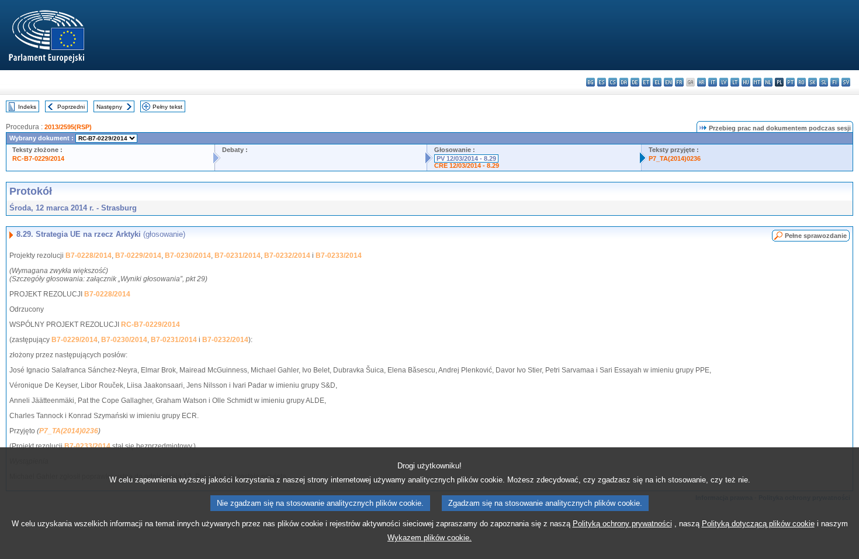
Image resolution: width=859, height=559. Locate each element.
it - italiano (712, 82)
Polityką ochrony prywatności (622, 523)
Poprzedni (71, 106)
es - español (601, 82)
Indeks (27, 106)
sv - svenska (845, 82)
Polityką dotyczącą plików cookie (758, 523)
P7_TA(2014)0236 (675, 158)
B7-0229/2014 (138, 255)
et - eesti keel (646, 82)
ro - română (801, 82)
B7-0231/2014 (237, 255)
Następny (109, 106)
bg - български (590, 82)
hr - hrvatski (701, 82)
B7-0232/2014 (287, 255)
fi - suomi (834, 82)
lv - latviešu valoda (723, 82)
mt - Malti (757, 82)
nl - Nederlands (768, 82)
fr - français (679, 82)
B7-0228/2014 (88, 255)
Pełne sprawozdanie (816, 235)
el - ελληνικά (657, 82)
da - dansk (623, 82)
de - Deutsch (635, 82)
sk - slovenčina (812, 82)
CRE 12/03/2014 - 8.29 (466, 165)
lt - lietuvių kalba (734, 82)
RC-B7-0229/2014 (38, 158)
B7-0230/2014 (188, 255)
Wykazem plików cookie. (429, 537)
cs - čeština (612, 82)
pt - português (790, 82)
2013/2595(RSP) (68, 126)
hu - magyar (746, 82)
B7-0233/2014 (339, 255)
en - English (668, 82)
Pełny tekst (167, 106)
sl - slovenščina (823, 82)
